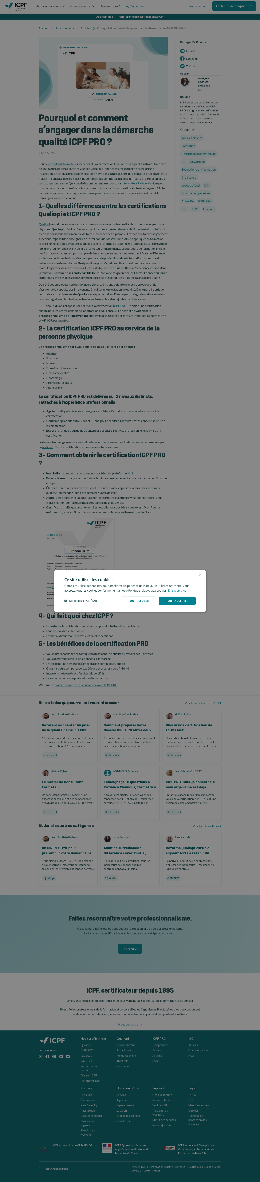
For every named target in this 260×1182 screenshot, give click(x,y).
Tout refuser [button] (138, 601)
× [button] (200, 574)
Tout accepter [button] (177, 601)
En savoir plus (177, 590)
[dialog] (130, 591)
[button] (81, 601)
